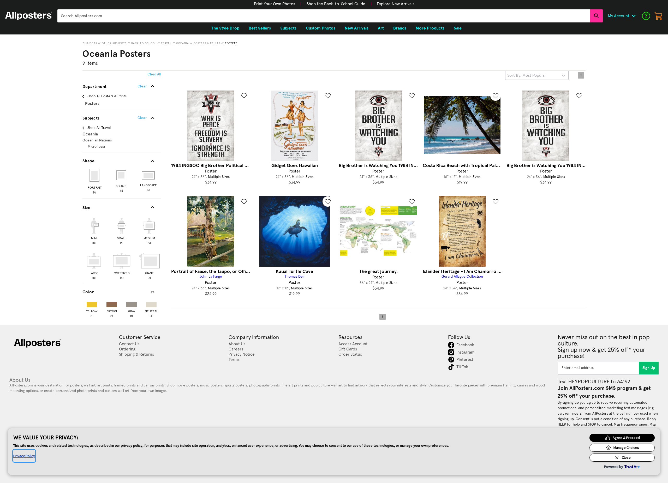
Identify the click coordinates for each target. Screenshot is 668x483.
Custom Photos (320, 28)
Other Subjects (114, 43)
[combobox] (323, 15)
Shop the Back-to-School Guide (336, 4)
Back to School (143, 43)
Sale (458, 28)
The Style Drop (225, 28)
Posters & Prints (207, 43)
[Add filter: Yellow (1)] (91, 303)
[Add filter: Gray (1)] (131, 303)
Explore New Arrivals (395, 4)
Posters (231, 43)
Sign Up (648, 368)
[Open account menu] (633, 15)
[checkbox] (93, 230)
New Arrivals (356, 28)
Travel (166, 43)
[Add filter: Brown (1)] (111, 303)
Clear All (154, 74)
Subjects (90, 43)
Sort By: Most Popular (526, 75)
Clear (142, 118)
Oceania (182, 43)
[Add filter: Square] (121, 175)
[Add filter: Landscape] (149, 175)
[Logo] (28, 16)
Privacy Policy (24, 456)
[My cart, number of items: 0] (658, 16)
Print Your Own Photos (274, 4)
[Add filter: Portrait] (95, 175)
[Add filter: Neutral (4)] (151, 303)
